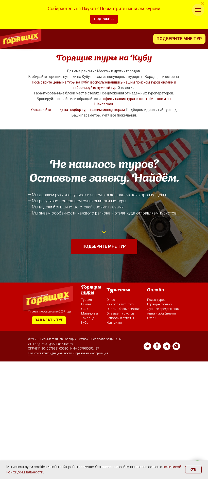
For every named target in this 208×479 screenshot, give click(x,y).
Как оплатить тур (120, 304)
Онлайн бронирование (123, 309)
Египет (86, 304)
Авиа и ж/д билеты (161, 313)
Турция (86, 300)
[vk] (147, 346)
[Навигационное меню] (198, 10)
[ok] (157, 346)
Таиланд (87, 318)
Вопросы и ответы (120, 318)
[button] (179, 39)
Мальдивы (89, 313)
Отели (151, 318)
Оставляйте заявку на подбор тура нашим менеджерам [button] (78, 110)
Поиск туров (156, 300)
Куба (84, 322)
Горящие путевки (159, 304)
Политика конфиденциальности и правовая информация (68, 353)
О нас (111, 300)
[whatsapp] (176, 346)
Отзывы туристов (120, 313)
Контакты (114, 322)
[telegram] (166, 346)
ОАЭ (84, 309)
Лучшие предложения (163, 309)
